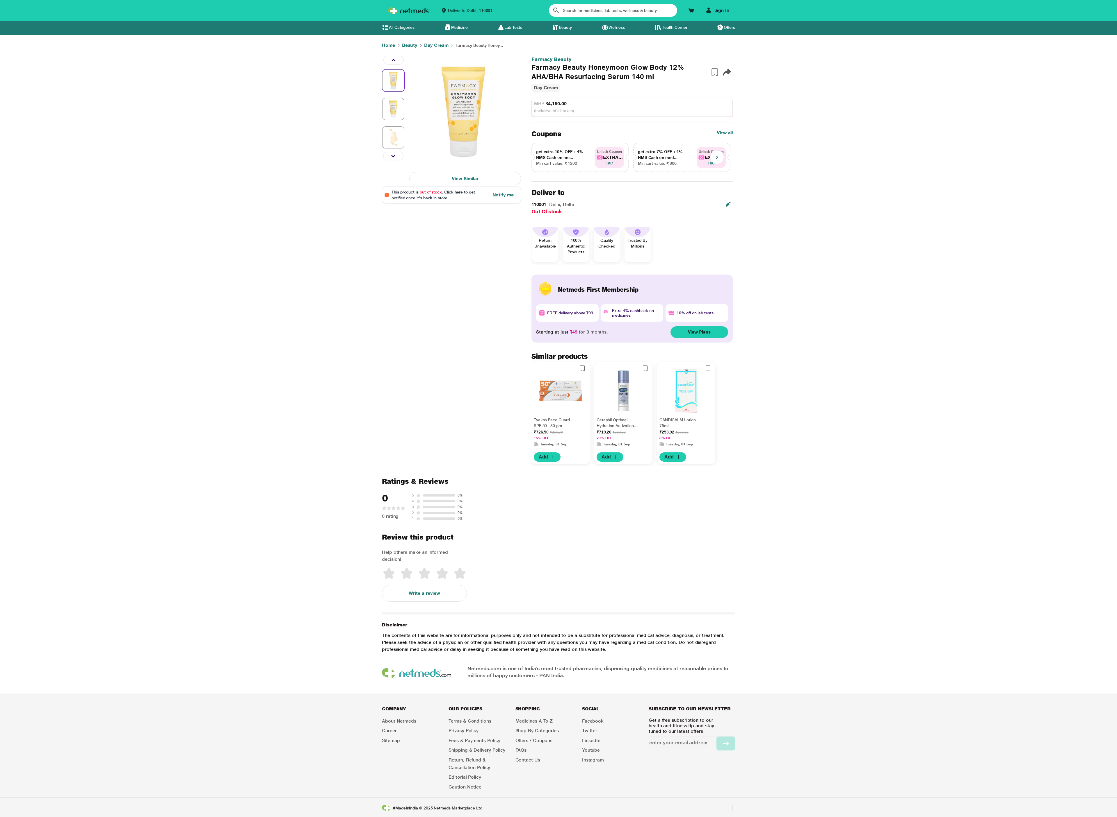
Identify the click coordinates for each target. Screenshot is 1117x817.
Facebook (593, 721)
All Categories (402, 27)
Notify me (503, 195)
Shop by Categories (537, 730)
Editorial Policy (465, 777)
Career (389, 730)
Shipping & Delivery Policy (477, 750)
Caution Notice (465, 787)
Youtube (591, 750)
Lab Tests (513, 27)
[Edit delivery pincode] (728, 204)
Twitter (589, 730)
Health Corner (674, 27)
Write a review (424, 593)
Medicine (459, 27)
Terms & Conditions (470, 721)
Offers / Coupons (534, 740)
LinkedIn (591, 740)
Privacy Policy (464, 730)
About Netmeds (399, 721)
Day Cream (546, 87)
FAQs (521, 750)
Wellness (617, 27)
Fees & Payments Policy (474, 740)
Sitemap (391, 740)
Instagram (593, 760)
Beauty (565, 27)
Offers (729, 27)
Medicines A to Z (534, 721)
